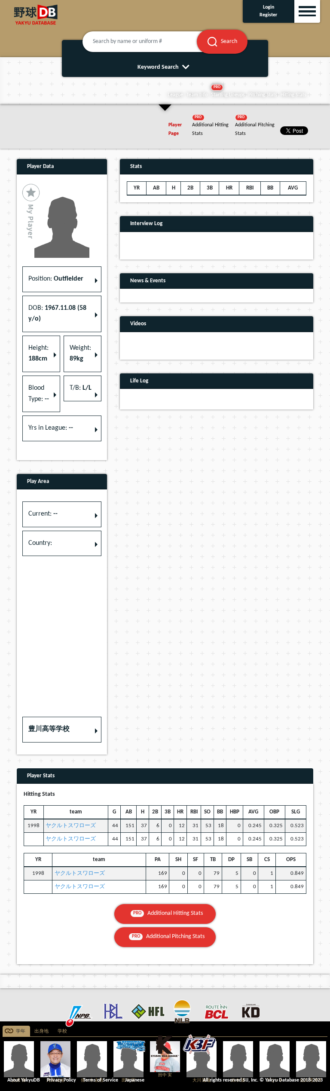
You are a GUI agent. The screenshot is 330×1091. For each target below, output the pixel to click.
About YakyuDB (23, 1080)
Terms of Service (100, 1080)
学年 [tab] (20, 1031)
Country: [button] (40, 543)
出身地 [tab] (41, 1031)
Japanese (134, 1080)
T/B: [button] (81, 388)
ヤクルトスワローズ (71, 825)
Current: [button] (43, 513)
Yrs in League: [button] (50, 428)
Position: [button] (55, 278)
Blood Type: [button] (38, 394)
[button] (61, 730)
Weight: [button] (80, 354)
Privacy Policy (61, 1080)
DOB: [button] (57, 314)
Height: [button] (38, 354)
